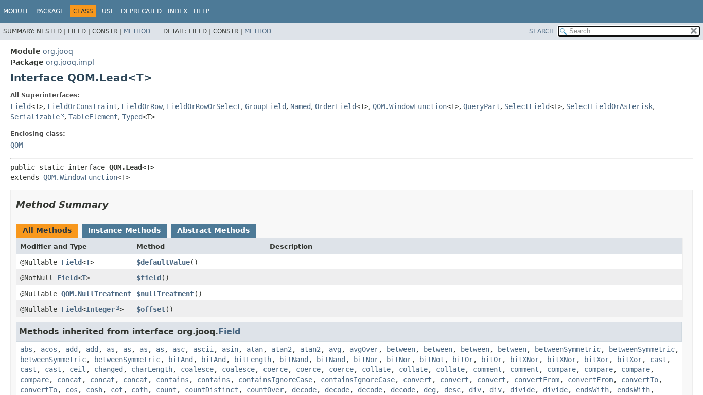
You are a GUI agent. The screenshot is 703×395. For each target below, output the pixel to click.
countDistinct (211, 390)
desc (452, 390)
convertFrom (536, 379)
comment (487, 369)
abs (26, 349)
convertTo (639, 379)
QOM (16, 145)
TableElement (93, 117)
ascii (203, 349)
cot (117, 390)
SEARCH (541, 31)
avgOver (363, 349)
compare (561, 369)
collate (376, 369)
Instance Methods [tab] (124, 230)
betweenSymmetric (568, 349)
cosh (94, 390)
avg (335, 349)
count (166, 390)
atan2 (281, 349)
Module (16, 11)
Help (201, 11)
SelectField (527, 106)
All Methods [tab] (47, 230)
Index (177, 11)
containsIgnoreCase (275, 379)
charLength (151, 369)
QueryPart (481, 106)
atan (255, 349)
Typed (132, 117)
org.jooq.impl (70, 62)
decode (304, 390)
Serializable (35, 117)
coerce (275, 369)
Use (108, 11)
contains (172, 379)
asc (178, 349)
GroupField (265, 106)
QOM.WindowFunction (410, 106)
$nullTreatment (165, 294)
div (475, 390)
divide (522, 390)
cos (71, 390)
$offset (150, 309)
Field (20, 106)
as (111, 349)
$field (148, 278)
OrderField (335, 106)
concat (69, 379)
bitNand (293, 359)
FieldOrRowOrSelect (204, 106)
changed (108, 369)
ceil (77, 369)
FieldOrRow (142, 106)
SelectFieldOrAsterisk (609, 106)
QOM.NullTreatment (96, 294)
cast (658, 359)
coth (139, 390)
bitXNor (524, 359)
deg (430, 390)
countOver (265, 390)
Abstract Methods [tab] (213, 230)
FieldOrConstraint (82, 106)
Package (50, 11)
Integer (100, 309)
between (400, 349)
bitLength (252, 359)
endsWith (592, 390)
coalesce (197, 369)
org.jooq (58, 51)
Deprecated (141, 11)
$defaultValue (163, 262)
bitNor (366, 359)
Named (300, 106)
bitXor (596, 359)
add (71, 349)
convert (417, 379)
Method (137, 31)
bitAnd (180, 359)
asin (230, 349)
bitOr (462, 359)
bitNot (431, 359)
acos (49, 349)
